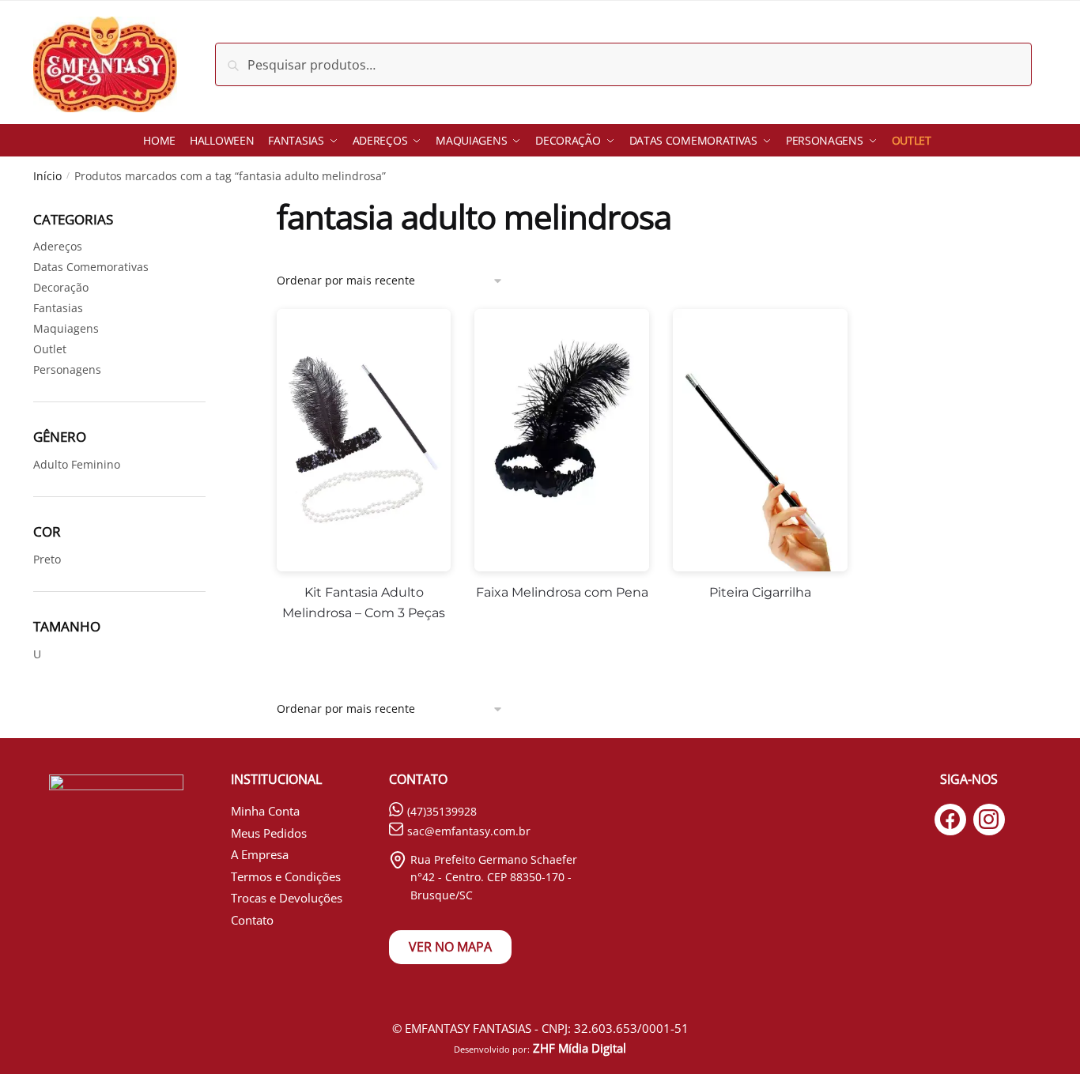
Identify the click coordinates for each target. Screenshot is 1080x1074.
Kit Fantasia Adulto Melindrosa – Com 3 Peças (363, 602)
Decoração (61, 287)
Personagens (67, 369)
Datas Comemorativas (91, 266)
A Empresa (260, 854)
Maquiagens (66, 328)
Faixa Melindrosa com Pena (562, 592)
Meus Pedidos (269, 833)
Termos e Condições (286, 876)
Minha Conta (265, 811)
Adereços (57, 246)
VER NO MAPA (450, 946)
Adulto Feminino (76, 464)
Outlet (49, 348)
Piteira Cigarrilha (760, 592)
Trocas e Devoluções (286, 898)
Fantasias (58, 307)
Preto (47, 559)
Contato (252, 920)
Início (47, 175)
